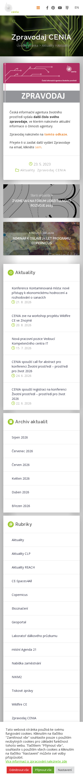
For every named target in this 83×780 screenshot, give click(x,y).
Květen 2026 (21, 478)
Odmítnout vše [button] (19, 770)
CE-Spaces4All (22, 581)
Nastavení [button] (65, 770)
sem (38, 147)
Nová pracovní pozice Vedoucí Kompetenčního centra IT (33, 341)
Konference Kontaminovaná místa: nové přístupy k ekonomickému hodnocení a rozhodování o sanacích (40, 292)
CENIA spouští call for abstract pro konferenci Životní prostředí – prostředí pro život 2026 (40, 366)
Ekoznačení (20, 608)
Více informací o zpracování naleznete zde (36, 761)
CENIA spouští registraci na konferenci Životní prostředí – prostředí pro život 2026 (39, 394)
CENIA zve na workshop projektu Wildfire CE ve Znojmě (41, 318)
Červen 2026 (21, 465)
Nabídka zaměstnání (26, 663)
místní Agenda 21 (24, 649)
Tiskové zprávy (22, 690)
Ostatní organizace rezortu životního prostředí (67, 8)
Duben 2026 (20, 492)
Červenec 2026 (22, 451)
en (77, 7)
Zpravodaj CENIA (51, 170)
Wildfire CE (19, 704)
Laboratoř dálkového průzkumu (34, 636)
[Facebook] (47, 8)
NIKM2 (17, 677)
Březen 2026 (21, 506)
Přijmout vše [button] (43, 770)
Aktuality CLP (21, 553)
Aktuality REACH (23, 567)
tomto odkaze (55, 134)
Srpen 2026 (20, 437)
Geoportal (19, 622)
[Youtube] (60, 8)
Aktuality (27, 170)
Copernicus (20, 595)
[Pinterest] (53, 8)
